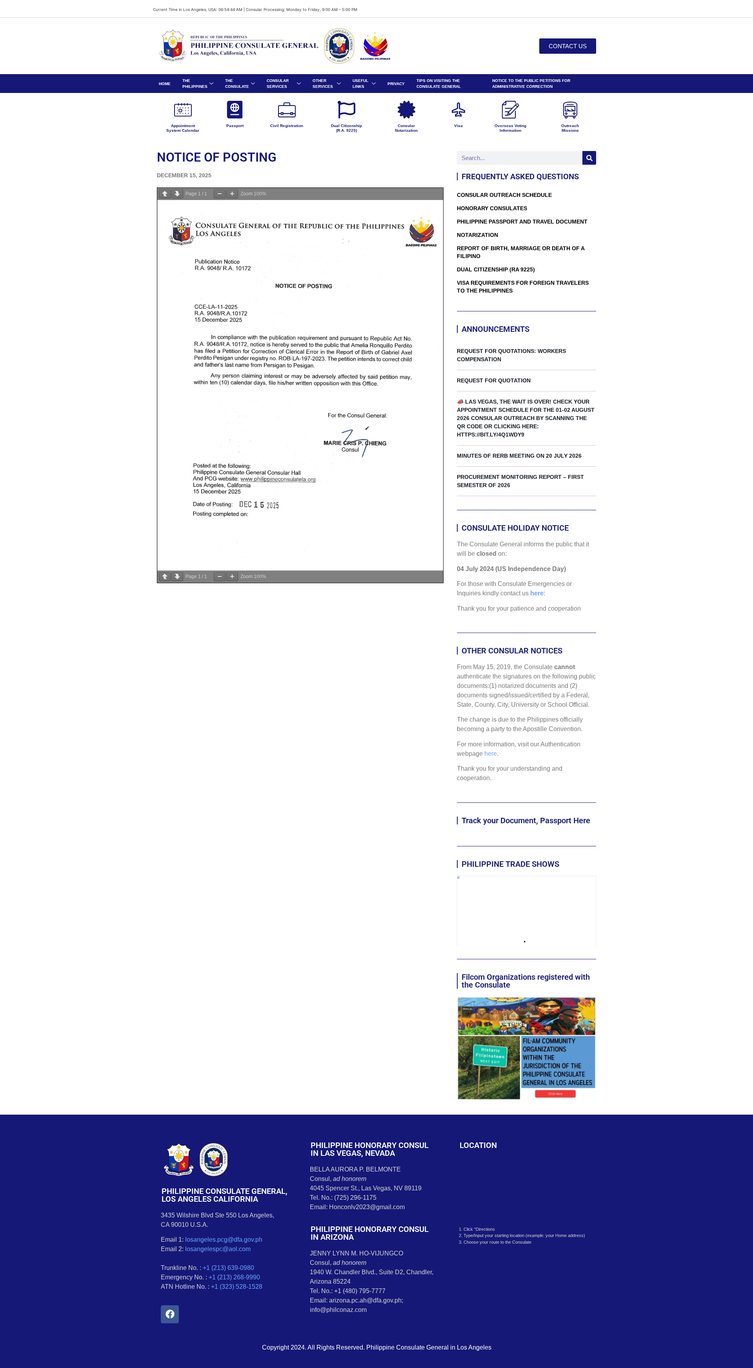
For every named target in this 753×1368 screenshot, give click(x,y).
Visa (458, 126)
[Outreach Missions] (570, 109)
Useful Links (360, 83)
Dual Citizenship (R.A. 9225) (346, 128)
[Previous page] (165, 193)
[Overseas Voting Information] (510, 109)
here (537, 593)
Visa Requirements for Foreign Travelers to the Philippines (523, 287)
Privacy (396, 84)
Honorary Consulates (492, 208)
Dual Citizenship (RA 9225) (496, 269)
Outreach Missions (570, 128)
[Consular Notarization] (406, 109)
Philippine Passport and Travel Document (522, 221)
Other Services (323, 83)
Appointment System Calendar (182, 128)
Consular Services (278, 83)
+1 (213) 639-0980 (228, 1267)
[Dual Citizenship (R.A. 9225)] (346, 109)
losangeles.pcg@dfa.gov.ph (223, 1239)
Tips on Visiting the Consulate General (439, 83)
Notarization (477, 235)
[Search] (589, 158)
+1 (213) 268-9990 (234, 1277)
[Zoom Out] (220, 193)
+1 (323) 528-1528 (236, 1286)
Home (165, 84)
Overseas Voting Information (510, 128)
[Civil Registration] (287, 109)
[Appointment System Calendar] (183, 109)
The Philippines (194, 83)
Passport (235, 126)
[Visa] (458, 109)
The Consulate (237, 83)
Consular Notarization (406, 128)
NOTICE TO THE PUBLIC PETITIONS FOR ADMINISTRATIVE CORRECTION (531, 83)
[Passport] (235, 109)
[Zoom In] (232, 193)
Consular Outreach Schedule (504, 195)
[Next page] (177, 193)
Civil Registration (286, 126)
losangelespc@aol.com (218, 1249)
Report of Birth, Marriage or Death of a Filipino (520, 252)
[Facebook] (170, 1314)
